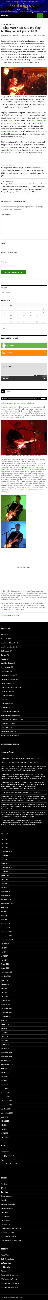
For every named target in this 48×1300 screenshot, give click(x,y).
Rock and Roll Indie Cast (9, 1287)
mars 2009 (4, 960)
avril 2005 (4, 1133)
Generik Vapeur (6, 1196)
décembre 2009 (6, 932)
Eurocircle (4, 1192)
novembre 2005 (6, 1105)
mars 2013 (4, 847)
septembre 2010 (7, 904)
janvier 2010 (5, 928)
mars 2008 (4, 996)
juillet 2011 (5, 875)
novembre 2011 (6, 867)
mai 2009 (4, 952)
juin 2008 (4, 988)
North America (6, 691)
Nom (3, 243)
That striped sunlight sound (11, 1240)
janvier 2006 (5, 1097)
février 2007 (5, 1044)
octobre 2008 (6, 976)
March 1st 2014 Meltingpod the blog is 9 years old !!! (19, 762)
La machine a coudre (8, 1204)
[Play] (2, 398)
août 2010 (4, 908)
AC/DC (3, 635)
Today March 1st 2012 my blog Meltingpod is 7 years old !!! (21, 792)
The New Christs (7, 723)
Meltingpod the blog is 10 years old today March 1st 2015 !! (22, 758)
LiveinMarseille (6, 1220)
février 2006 (5, 1093)
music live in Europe (8, 675)
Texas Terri (12, 121)
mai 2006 (4, 1081)
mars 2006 (4, 1089)
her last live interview (37, 121)
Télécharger (31, 403)
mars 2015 (4, 839)
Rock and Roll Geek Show (10, 1283)
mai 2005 (4, 1129)
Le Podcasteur (6, 1263)
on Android (11, 345)
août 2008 (4, 980)
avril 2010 (4, 916)
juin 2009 (4, 948)
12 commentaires (17, 609)
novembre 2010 (6, 895)
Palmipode (4, 1271)
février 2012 (5, 863)
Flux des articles (8, 1156)
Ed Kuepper (11, 150)
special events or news (9, 715)
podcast (4, 699)
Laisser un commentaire (37, 35)
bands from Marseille (8, 643)
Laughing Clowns (7, 663)
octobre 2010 (6, 900)
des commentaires (9, 1160)
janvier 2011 (5, 887)
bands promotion (7, 647)
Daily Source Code (7, 1259)
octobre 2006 (6, 1061)
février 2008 (5, 1000)
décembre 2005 (6, 1101)
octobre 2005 (6, 1109)
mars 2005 (4, 1137)
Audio (8, 392)
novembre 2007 (6, 1012)
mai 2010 (4, 912)
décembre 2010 (6, 891)
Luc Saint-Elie (5, 1224)
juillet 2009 (5, 944)
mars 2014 (4, 843)
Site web (4, 262)
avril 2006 (4, 1085)
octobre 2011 (6, 871)
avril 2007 (4, 1036)
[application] (24, 398)
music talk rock (7, 24)
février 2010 (5, 924)
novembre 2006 (6, 1056)
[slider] (44, 398)
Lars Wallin (4, 1212)
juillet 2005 (5, 1121)
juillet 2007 (5, 1024)
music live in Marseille (8, 679)
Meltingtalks (5, 1267)
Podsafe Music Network (9, 1275)
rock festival (5, 703)
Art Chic (4, 1184)
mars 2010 (4, 920)
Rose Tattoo (5, 707)
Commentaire (6, 215)
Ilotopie (4, 1200)
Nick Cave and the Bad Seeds (11, 687)
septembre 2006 (7, 1065)
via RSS (9, 353)
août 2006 (4, 1069)
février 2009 (5, 964)
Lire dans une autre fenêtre (16, 403)
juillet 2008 (5, 984)
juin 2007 (4, 1028)
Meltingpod (6, 15)
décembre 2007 (6, 1008)
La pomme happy (7, 1208)
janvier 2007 (5, 1048)
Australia (4, 639)
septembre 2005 (7, 1113)
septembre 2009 (7, 940)
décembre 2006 (6, 1052)
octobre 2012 (6, 855)
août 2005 (4, 1117)
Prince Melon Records (9, 131)
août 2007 (4, 1020)
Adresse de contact (9, 253)
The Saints (5, 727)
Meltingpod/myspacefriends (11, 1228)
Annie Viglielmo (19, 35)
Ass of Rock (5, 1255)
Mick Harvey (9, 407)
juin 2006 (4, 1077)
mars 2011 (4, 883)
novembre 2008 (6, 972)
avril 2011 (4, 879)
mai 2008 (4, 992)
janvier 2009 (5, 968)
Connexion (5, 1152)
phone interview (7, 695)
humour (3, 659)
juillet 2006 (5, 1073)
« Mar (3, 328)
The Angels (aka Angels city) (11, 719)
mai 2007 (4, 1032)
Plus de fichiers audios (11, 616)
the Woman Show (7, 731)
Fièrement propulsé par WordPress (11, 1297)
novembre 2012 (6, 851)
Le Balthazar (5, 1216)
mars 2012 (4, 859)
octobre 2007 (6, 1016)
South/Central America (9, 711)
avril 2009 (4, 956)
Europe (3, 655)
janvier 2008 (5, 1004)
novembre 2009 (6, 936)
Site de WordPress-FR (9, 1164)
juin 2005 (4, 1125)
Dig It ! (3, 1188)
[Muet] (39, 398)
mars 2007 (4, 1040)
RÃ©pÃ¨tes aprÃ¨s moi (9, 1279)
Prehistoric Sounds (7, 1232)
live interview (5, 667)
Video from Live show (8, 735)
